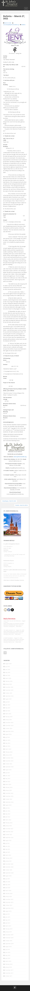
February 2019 (8, 929)
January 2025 (8, 719)
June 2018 (7, 952)
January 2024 (8, 755)
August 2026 (8, 663)
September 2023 (9, 766)
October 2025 (8, 693)
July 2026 (7, 666)
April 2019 (7, 923)
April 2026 (7, 675)
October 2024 (8, 728)
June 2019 (7, 917)
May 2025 (7, 708)
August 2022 (8, 805)
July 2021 (7, 843)
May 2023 (7, 778)
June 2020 (7, 881)
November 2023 (9, 761)
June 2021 (7, 846)
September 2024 (9, 731)
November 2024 (9, 725)
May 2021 (7, 849)
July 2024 (7, 737)
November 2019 (9, 902)
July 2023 (7, 772)
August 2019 (8, 911)
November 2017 (9, 973)
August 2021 (8, 840)
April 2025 (7, 710)
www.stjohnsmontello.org (20, 456)
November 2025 (9, 690)
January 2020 (8, 896)
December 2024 (9, 722)
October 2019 (8, 905)
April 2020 (7, 887)
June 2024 (7, 740)
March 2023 (8, 784)
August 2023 (8, 769)
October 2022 (8, 799)
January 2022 (8, 825)
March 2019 (8, 926)
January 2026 (8, 684)
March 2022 (8, 820)
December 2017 (9, 970)
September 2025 (9, 696)
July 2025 (7, 702)
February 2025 (8, 716)
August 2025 (8, 699)
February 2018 (8, 964)
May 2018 (7, 955)
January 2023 (8, 790)
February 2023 (8, 787)
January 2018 (8, 967)
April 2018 (7, 958)
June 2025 (7, 705)
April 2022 (7, 817)
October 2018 (8, 940)
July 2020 (7, 878)
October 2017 (8, 976)
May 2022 (7, 814)
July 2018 (7, 949)
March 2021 (8, 855)
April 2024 (7, 746)
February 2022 (8, 822)
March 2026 (8, 678)
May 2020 (7, 884)
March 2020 (8, 890)
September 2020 (9, 873)
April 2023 (7, 781)
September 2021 (9, 837)
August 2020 (8, 876)
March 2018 (8, 961)
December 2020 (9, 864)
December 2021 (9, 828)
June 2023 (7, 775)
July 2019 (7, 914)
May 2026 (7, 672)
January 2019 (8, 932)
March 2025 (8, 713)
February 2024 (8, 752)
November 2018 (9, 937)
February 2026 (8, 681)
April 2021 (7, 852)
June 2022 (7, 811)
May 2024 (7, 743)
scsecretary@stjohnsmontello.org (11, 24)
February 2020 (8, 893)
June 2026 (7, 669)
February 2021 (8, 858)
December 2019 (9, 899)
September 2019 (9, 908)
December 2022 (9, 793)
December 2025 (9, 687)
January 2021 (8, 861)
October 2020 (8, 870)
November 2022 (9, 796)
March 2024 (8, 749)
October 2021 (8, 834)
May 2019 (7, 920)
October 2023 (8, 764)
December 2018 (9, 934)
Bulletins (23, 24)
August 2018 (8, 946)
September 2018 (9, 943)
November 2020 (9, 867)
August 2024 (8, 734)
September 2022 (9, 802)
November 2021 (9, 831)
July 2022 (7, 808)
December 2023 (9, 758)
